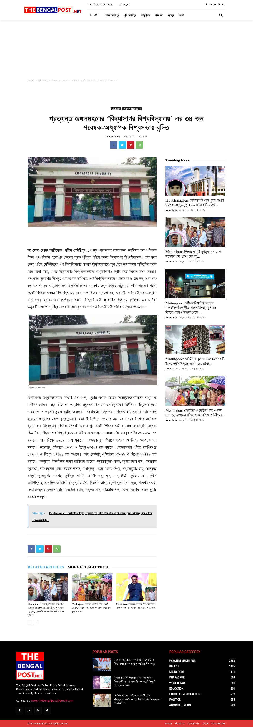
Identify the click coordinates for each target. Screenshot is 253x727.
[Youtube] (223, 4)
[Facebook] (206, 4)
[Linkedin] (28, 710)
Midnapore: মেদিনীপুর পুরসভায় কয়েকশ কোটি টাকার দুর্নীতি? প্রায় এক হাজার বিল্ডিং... (194, 361)
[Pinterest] (130, 145)
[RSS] (37, 710)
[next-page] (36, 622)
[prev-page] (30, 622)
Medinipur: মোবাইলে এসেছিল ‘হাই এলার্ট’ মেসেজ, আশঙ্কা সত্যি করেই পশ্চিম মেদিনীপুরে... (195, 412)
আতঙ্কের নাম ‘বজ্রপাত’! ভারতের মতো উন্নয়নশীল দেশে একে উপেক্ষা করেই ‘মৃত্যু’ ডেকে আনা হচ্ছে (134, 681)
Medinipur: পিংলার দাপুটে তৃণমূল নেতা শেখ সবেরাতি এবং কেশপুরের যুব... (193, 254)
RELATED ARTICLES (46, 567)
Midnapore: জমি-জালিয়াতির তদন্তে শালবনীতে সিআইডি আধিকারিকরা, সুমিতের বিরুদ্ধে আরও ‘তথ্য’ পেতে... (190, 308)
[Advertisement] (126, 50)
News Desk (114, 136)
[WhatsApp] (139, 145)
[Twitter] (215, 4)
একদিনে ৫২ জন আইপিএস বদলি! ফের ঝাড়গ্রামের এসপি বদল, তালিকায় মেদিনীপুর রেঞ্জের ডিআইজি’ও (137, 699)
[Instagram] (211, 4)
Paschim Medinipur (132, 109)
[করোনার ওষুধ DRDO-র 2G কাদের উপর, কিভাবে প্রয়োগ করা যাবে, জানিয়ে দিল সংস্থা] (102, 664)
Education (43, 80)
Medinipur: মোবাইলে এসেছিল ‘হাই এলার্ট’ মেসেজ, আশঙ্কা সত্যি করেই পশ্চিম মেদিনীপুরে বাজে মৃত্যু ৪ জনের (91, 608)
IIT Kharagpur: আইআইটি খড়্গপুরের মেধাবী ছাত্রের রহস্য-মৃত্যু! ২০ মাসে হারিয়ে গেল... (194, 202)
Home (31, 80)
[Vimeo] (219, 4)
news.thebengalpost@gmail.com (52, 700)
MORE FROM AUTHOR (88, 567)
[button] (221, 15)
